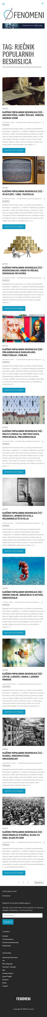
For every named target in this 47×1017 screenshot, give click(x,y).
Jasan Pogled (7, 976)
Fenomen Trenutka (9, 967)
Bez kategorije (7, 964)
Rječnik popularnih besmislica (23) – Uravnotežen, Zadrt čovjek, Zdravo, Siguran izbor (23, 115)
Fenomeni (23, 999)
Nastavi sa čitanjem (14, 150)
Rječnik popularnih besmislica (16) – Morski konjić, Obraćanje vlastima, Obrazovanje (23, 595)
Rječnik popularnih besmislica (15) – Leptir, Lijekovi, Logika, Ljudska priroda (23, 677)
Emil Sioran (6, 896)
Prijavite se (8, 922)
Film (3, 970)
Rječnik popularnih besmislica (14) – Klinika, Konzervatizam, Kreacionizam (23, 756)
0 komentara (6, 686)
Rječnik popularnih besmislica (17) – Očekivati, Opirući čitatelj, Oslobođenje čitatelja (23, 516)
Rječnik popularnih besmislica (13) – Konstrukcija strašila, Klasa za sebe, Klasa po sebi (23, 835)
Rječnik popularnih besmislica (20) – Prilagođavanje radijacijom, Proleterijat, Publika (23, 352)
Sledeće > (39, 882)
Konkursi (5, 980)
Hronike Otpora (7, 973)
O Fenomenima (7, 939)
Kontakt (5, 936)
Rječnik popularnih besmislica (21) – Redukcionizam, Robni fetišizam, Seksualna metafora (23, 271)
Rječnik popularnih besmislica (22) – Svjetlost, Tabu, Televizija (23, 193)
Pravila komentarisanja (10, 942)
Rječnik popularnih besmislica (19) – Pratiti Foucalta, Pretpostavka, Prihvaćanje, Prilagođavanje (23, 434)
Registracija (6, 946)
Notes (5, 109)
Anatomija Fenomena (9, 957)
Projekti (5, 986)
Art (3, 961)
